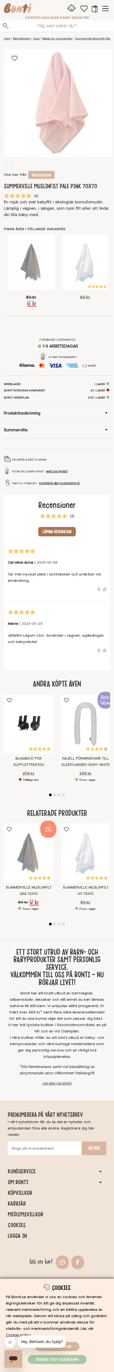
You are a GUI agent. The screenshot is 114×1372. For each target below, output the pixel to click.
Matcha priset (57, 471)
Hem (7, 38)
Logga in (17, 1236)
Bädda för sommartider (57, 38)
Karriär (17, 1203)
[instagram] (61, 1262)
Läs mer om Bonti (57, 1083)
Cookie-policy (18, 1335)
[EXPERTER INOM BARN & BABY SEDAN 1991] (18, 9)
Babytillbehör (21, 38)
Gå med (94, 1148)
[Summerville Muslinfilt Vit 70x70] (85, 262)
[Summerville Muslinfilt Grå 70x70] (31, 262)
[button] (94, 8)
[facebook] (77, 1262)
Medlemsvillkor (25, 1214)
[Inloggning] (71, 8)
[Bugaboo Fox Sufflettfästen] (28, 724)
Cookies (16, 1225)
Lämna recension (57, 531)
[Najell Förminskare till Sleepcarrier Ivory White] (85, 724)
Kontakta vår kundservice (59, 483)
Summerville (41, 175)
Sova (36, 38)
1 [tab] (50, 794)
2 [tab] (54, 794)
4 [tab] (63, 794)
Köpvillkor (20, 1193)
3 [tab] (59, 794)
